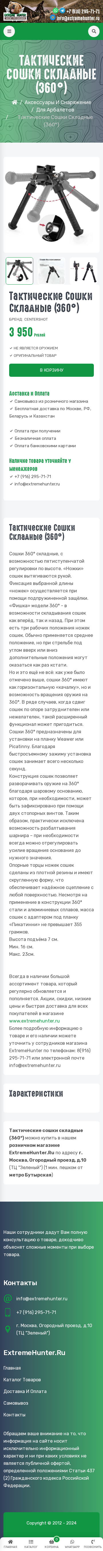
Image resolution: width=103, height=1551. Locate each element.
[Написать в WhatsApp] (55, 11)
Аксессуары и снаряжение (58, 102)
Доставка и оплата (25, 1391)
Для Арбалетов (55, 110)
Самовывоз (15, 1403)
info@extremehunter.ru (78, 18)
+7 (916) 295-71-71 (83, 11)
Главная (12, 1368)
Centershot (36, 319)
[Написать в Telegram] (62, 11)
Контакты (14, 1415)
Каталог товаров (22, 1379)
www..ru (34, 1021)
